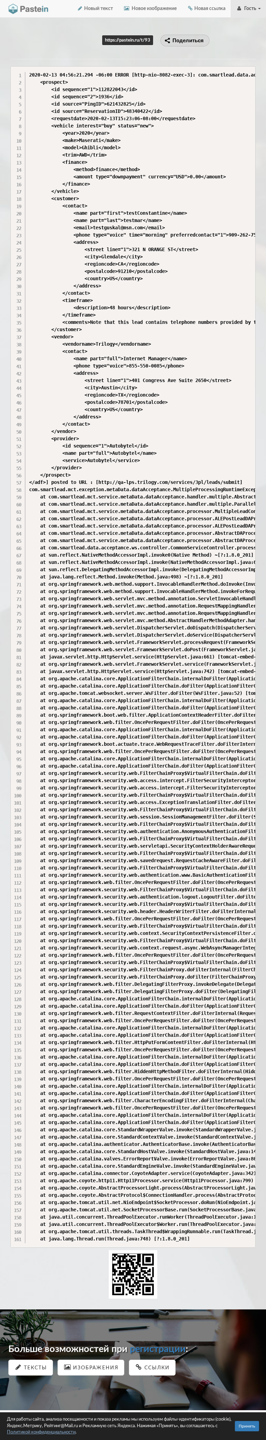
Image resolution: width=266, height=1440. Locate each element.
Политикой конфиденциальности (41, 1432)
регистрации (158, 1349)
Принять (247, 1426)
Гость (249, 8)
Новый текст (98, 8)
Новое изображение (153, 8)
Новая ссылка (209, 8)
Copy (248, 71)
